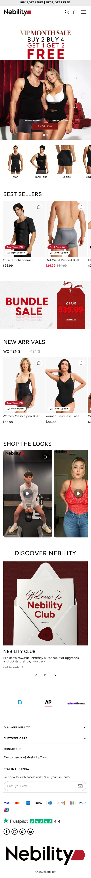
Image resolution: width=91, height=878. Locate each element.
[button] (83, 11)
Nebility (50, 871)
